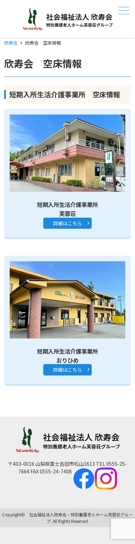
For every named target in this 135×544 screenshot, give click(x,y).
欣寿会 (11, 42)
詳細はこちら (67, 223)
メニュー (124, 10)
